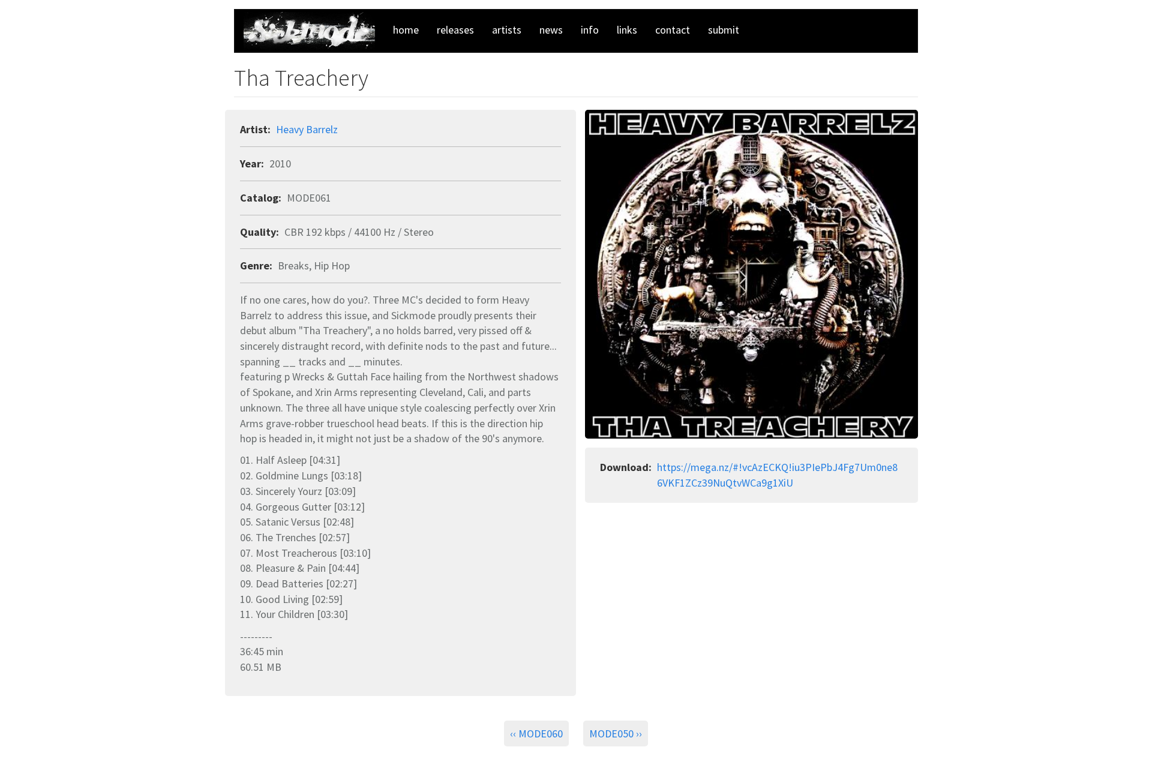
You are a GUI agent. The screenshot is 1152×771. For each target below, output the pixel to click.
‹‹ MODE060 (536, 733)
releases (455, 30)
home (406, 30)
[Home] (314, 31)
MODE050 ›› (615, 733)
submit (723, 30)
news (551, 30)
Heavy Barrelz (307, 129)
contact (672, 30)
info (590, 30)
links (627, 30)
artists (506, 30)
